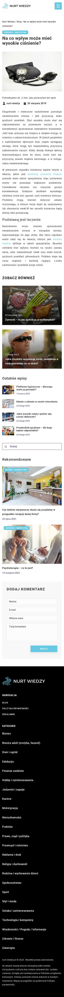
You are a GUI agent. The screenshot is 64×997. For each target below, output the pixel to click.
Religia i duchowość (14, 864)
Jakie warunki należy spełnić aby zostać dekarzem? (34, 415)
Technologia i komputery (17, 920)
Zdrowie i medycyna (15, 32)
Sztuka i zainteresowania (18, 910)
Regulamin (8, 714)
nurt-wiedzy (13, 103)
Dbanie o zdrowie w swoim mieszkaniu (36, 401)
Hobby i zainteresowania (17, 780)
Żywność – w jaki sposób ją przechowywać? (30, 319)
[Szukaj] (5, 446)
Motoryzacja (10, 808)
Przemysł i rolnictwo (15, 845)
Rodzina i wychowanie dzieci (20, 873)
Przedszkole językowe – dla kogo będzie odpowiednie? (34, 429)
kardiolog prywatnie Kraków (45, 174)
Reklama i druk (11, 854)
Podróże (7, 826)
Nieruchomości (11, 817)
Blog (5, 702)
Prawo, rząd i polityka (15, 836)
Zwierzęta (8, 947)
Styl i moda (9, 901)
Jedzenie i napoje (13, 789)
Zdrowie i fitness (12, 938)
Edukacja (8, 761)
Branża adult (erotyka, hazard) (21, 742)
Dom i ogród (10, 752)
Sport (5, 892)
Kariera (6, 798)
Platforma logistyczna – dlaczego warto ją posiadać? (34, 388)
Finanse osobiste (13, 770)
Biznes (6, 733)
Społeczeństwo (11, 882)
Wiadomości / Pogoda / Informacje (24, 929)
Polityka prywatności (15, 708)
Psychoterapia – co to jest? (17, 568)
